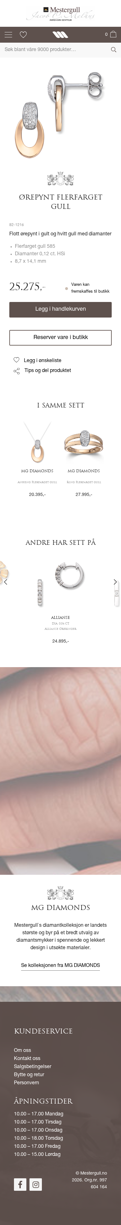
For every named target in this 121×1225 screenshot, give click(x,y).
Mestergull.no (93, 1173)
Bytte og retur (29, 1075)
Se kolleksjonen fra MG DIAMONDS (60, 966)
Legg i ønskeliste (42, 361)
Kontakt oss (27, 1059)
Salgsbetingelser (32, 1067)
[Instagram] (35, 1184)
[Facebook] (20, 1184)
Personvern (26, 1083)
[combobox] (60, 50)
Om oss (22, 1050)
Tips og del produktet (48, 371)
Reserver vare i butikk (61, 338)
